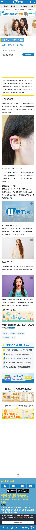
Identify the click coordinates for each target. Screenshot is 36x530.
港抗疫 (6, 334)
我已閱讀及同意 (18, 522)
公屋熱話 (16, 9)
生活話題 (11, 45)
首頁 (3, 45)
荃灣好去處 (24, 497)
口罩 (14, 337)
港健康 (13, 334)
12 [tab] (23, 13)
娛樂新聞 (23, 9)
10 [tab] (19, 13)
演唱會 (6, 6)
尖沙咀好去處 (21, 495)
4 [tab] (19, 11)
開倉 (14, 495)
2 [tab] (16, 11)
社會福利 (4, 502)
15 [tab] (19, 16)
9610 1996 (11, 328)
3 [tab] (17, 11)
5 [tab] (21, 11)
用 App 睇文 (29, 54)
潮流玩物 (19, 45)
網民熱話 (4, 508)
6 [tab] (23, 11)
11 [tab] (21, 13)
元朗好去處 (15, 497)
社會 (11, 499)
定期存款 (30, 9)
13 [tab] (16, 16)
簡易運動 (21, 334)
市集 (9, 495)
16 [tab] (21, 16)
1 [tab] (14, 11)
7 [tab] (14, 13)
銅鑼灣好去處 (5, 497)
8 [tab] (16, 13)
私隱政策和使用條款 (21, 517)
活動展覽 (4, 495)
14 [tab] (17, 16)
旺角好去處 (5, 499)
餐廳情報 (17, 499)
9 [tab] (17, 13)
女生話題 (6, 337)
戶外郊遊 (25, 499)
